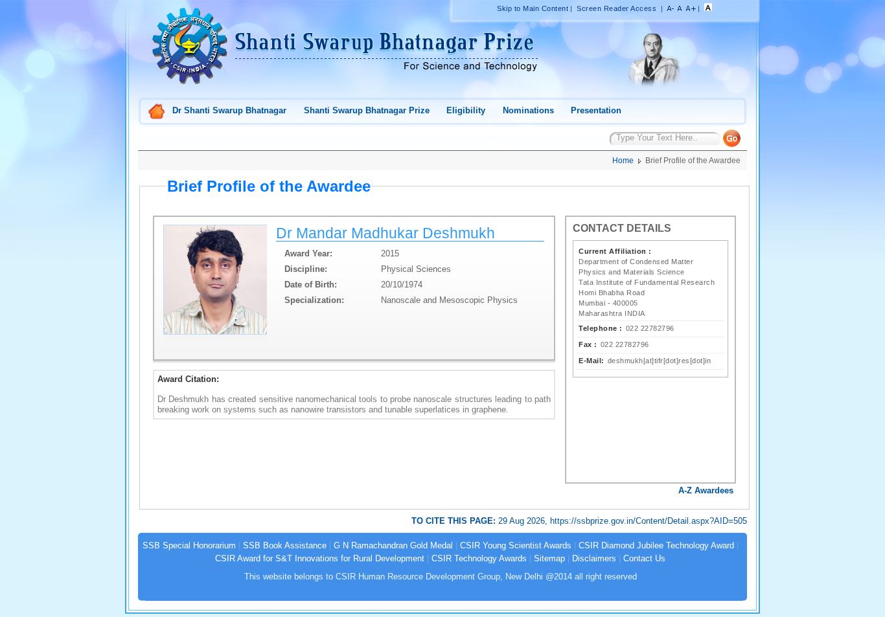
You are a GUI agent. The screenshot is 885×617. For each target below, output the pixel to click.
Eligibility (465, 110)
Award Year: (308, 253)
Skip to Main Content (532, 8)
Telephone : (601, 328)
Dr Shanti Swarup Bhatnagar (229, 110)
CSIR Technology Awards (479, 558)
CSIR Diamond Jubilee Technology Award (658, 545)
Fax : (588, 344)
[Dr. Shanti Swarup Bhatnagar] (653, 88)
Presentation (596, 110)
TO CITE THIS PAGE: (454, 521)
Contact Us (644, 558)
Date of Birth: (310, 284)
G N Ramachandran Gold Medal (393, 545)
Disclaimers (594, 558)
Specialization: (314, 300)
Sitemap (549, 558)
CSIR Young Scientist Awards (515, 545)
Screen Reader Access (616, 8)
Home (157, 112)
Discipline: (305, 269)
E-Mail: (591, 361)
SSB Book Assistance (285, 545)
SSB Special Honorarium (189, 545)
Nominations (528, 110)
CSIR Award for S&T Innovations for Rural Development (319, 558)
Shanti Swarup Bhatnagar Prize (367, 110)
